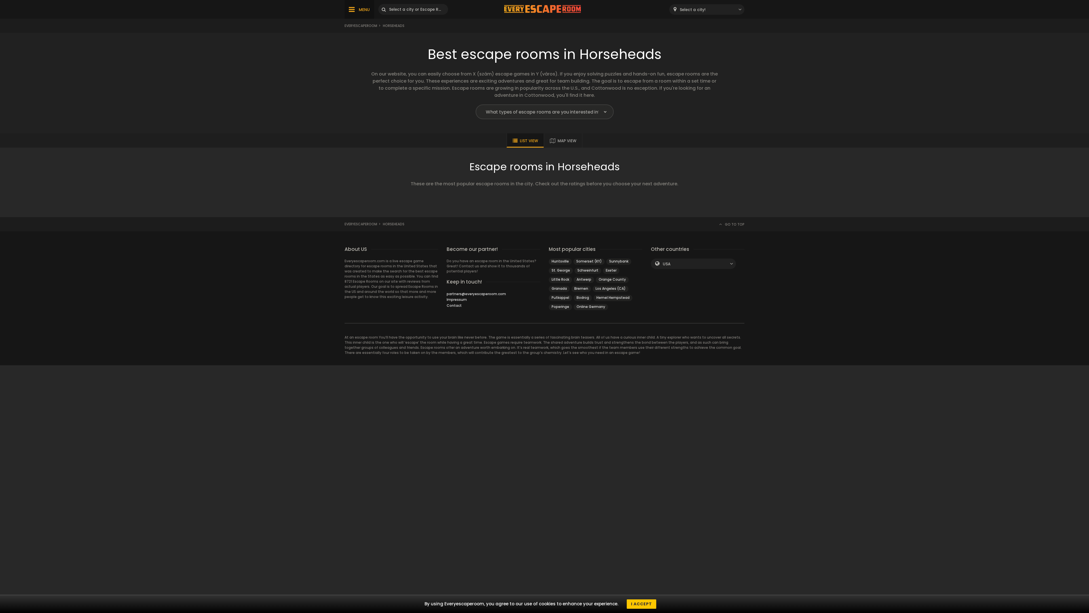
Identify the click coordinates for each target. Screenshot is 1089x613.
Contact (454, 305)
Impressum (457, 299)
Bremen (581, 288)
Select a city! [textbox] (693, 9)
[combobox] (706, 9)
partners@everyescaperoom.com (476, 293)
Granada (559, 288)
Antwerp (584, 279)
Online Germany (591, 306)
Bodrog (583, 297)
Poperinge (560, 306)
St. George (561, 270)
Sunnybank (618, 261)
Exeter (611, 270)
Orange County (612, 279)
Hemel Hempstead (613, 297)
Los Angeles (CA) (611, 288)
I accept (641, 604)
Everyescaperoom (361, 25)
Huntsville (560, 261)
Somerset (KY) (589, 261)
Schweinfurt (587, 270)
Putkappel (560, 297)
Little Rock (560, 279)
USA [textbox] (666, 264)
